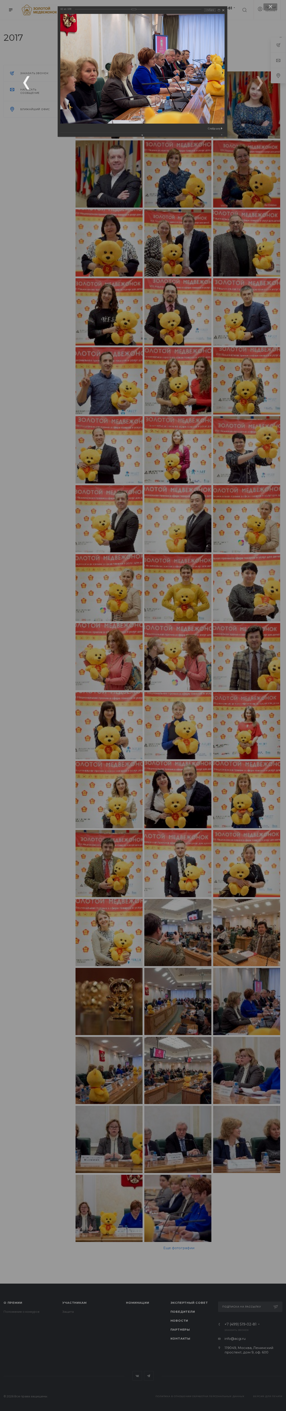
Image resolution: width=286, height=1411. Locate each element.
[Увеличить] (219, 10)
